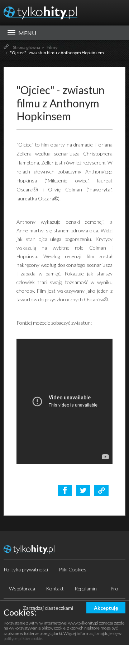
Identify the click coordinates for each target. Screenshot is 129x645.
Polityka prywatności (26, 569)
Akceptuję (106, 608)
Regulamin (86, 588)
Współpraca (22, 588)
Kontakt (55, 588)
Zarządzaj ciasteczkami (48, 608)
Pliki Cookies (72, 569)
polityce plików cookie (23, 638)
